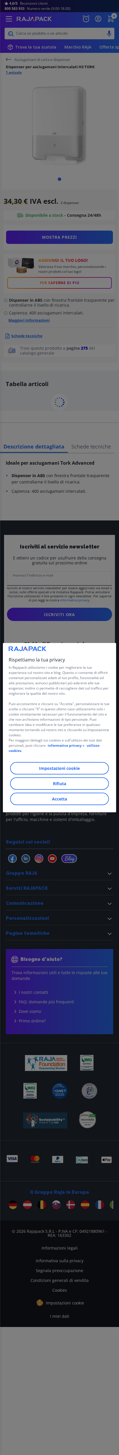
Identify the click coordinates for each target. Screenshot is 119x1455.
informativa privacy (65, 745)
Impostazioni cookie (59, 768)
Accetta (59, 799)
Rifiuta (59, 783)
